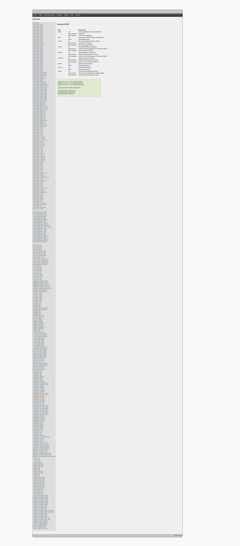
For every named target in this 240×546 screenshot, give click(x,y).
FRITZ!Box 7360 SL (39, 159)
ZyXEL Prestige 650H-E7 (40, 522)
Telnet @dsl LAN (38, 494)
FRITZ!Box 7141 (38, 134)
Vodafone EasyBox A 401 (40, 498)
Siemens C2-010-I (38, 359)
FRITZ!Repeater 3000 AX (40, 236)
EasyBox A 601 (37, 299)
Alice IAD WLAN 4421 (39, 255)
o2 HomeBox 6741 (38, 344)
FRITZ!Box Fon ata (39, 203)
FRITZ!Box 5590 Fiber (39, 75)
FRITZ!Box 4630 (38, 57)
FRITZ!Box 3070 (38, 36)
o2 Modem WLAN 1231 (40, 347)
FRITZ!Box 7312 (38, 149)
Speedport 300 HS (38, 377)
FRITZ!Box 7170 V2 (39, 137)
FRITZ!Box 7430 (38, 167)
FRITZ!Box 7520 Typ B (40, 173)
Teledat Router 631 (39, 482)
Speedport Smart (38, 438)
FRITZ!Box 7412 (38, 165)
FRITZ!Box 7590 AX (39, 191)
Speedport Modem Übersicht (71, 87)
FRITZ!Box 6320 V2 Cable (41, 86)
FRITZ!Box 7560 (38, 179)
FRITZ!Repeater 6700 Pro (41, 239)
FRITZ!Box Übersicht (68, 90)
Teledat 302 (36, 470)
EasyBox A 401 (37, 296)
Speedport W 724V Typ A (40, 411)
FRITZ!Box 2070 (38, 27)
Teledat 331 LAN (38, 473)
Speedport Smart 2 (38, 440)
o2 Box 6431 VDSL (38, 332)
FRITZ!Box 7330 (38, 152)
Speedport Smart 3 (38, 441)
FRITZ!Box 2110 (38, 29)
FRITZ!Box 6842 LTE (39, 116)
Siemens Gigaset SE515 (40, 363)
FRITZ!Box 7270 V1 (39, 143)
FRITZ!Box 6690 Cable (40, 101)
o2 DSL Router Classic (39, 333)
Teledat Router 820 (39, 486)
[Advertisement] (120, 4)
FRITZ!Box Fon (37, 201)
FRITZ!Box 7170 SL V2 (40, 140)
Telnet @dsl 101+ (38, 489)
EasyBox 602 (37, 305)
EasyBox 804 (37, 311)
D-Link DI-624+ (37, 273)
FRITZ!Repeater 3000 (39, 234)
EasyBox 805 (37, 312)
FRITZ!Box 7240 (38, 141)
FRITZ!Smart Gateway (40, 242)
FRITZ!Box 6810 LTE (39, 104)
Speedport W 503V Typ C (40, 395)
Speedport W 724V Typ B (40, 413)
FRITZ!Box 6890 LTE (39, 126)
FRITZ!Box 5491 (38, 71)
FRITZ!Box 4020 (38, 51)
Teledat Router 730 (39, 483)
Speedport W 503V (38, 392)
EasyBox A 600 (37, 297)
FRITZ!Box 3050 (38, 35)
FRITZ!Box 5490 (38, 69)
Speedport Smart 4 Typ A (40, 443)
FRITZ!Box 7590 (38, 189)
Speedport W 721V (38, 402)
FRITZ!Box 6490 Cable (40, 93)
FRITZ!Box (36, 23)
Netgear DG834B (38, 323)
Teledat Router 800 (39, 485)
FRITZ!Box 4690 (38, 59)
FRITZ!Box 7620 (38, 194)
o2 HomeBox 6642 (38, 342)
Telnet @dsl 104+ (38, 492)
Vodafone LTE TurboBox (40, 521)
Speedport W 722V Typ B (40, 407)
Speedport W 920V (38, 417)
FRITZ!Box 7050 (38, 128)
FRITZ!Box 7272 (38, 147)
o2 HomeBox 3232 (38, 338)
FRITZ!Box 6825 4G (39, 111)
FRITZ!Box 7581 (38, 183)
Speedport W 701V (38, 399)
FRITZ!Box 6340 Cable (40, 87)
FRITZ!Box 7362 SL (39, 161)
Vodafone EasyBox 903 (40, 516)
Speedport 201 (37, 372)
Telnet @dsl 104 (38, 491)
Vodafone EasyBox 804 (40, 513)
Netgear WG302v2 (38, 324)
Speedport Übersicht (68, 92)
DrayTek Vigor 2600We (40, 291)
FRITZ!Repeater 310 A (40, 213)
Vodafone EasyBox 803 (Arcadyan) (43, 510)
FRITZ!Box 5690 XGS (39, 83)
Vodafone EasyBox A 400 (40, 497)
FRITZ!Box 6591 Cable (40, 96)
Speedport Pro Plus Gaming (41, 437)
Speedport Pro (37, 434)
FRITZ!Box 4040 (38, 53)
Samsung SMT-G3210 (39, 356)
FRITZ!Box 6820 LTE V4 (40, 110)
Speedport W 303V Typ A (40, 383)
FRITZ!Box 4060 (38, 56)
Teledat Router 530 (39, 479)
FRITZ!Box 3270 (38, 42)
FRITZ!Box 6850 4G (39, 117)
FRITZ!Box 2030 (38, 24)
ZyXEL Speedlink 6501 (40, 527)
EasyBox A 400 (37, 294)
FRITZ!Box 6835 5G (39, 113)
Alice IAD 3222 (37, 246)
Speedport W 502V (38, 390)
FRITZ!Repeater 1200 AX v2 (41, 225)
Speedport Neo (37, 432)
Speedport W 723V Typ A (40, 408)
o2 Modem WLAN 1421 (40, 348)
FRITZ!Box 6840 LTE (39, 114)
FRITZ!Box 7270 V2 (39, 144)
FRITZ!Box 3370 (38, 47)
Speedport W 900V (38, 416)
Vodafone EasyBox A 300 (40, 495)
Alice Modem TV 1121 (39, 258)
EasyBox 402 (37, 303)
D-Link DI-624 (37, 272)
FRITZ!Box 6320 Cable (40, 84)
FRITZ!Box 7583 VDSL (40, 188)
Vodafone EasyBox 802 (40, 509)
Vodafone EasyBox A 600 (40, 500)
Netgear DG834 (38, 321)
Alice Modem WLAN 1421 (40, 263)
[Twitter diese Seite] (34, 536)
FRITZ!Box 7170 (38, 135)
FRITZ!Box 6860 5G (39, 123)
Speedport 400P (38, 378)
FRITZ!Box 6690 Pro (39, 102)
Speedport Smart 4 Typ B (40, 444)
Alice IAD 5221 (37, 249)
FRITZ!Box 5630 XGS (39, 78)
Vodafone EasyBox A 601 (40, 501)
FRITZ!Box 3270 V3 (39, 44)
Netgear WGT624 (38, 329)
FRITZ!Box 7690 (38, 200)
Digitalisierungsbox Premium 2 (42, 288)
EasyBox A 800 (37, 300)
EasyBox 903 (37, 314)
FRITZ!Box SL (37, 206)
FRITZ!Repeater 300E (39, 212)
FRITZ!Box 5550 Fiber (39, 74)
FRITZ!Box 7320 (38, 150)
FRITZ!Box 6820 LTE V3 (40, 108)
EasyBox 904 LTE (38, 315)
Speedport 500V (38, 380)
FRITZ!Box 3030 (38, 33)
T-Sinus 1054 (37, 462)
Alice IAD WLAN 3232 (39, 252)
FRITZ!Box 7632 (38, 197)
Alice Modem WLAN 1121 (40, 260)
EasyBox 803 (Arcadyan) (40, 308)
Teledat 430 (36, 474)
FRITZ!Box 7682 (38, 198)
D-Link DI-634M (38, 275)
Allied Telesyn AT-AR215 (40, 264)
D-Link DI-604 (37, 269)
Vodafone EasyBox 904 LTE (41, 518)
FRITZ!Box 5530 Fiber (39, 72)
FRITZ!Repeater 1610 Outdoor (42, 227)
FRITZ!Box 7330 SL (39, 153)
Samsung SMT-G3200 (39, 354)
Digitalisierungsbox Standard (41, 285)
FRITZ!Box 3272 (38, 45)
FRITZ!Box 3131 (38, 39)
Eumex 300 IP (37, 318)
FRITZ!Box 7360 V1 (39, 156)
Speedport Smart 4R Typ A (41, 446)
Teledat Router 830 (39, 488)
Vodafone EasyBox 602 (40, 507)
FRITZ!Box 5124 (38, 66)
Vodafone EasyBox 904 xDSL (42, 519)
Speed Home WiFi (38, 368)
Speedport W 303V (38, 381)
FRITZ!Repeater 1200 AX (40, 224)
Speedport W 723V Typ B (40, 410)
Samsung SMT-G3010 (39, 351)
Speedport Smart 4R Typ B (41, 447)
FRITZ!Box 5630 (38, 77)
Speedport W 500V (38, 387)
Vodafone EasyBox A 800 (40, 503)
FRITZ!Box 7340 (38, 155)
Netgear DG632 (38, 320)
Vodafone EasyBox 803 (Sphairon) (43, 512)
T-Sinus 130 (36, 459)
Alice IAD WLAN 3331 (39, 254)
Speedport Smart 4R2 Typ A (41, 449)
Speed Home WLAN (39, 369)
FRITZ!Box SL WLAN (39, 207)
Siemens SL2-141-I (39, 362)
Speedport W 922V (38, 420)
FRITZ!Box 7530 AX (39, 176)
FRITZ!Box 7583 (38, 186)
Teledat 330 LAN (38, 471)
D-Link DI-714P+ (38, 276)
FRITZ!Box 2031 (38, 26)
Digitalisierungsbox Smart (40, 282)
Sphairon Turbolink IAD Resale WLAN (44, 456)
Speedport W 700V (38, 398)
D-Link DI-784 (37, 279)
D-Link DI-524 (37, 267)
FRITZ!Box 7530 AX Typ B (41, 177)
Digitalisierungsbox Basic (40, 281)
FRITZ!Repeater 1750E (40, 230)
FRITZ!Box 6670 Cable (40, 99)
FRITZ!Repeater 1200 (39, 222)
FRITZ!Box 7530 (38, 174)
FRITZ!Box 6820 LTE (39, 105)
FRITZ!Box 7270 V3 (39, 146)
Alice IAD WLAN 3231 (39, 251)
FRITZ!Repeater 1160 (39, 221)
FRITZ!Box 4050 (38, 54)
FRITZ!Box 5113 (38, 65)
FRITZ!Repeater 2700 (39, 233)
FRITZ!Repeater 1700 (39, 228)
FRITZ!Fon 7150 (38, 209)
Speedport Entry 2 (38, 425)
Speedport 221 (37, 374)
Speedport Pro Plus (39, 435)
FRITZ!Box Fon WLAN (39, 204)
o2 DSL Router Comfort (40, 335)
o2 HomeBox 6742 (38, 345)
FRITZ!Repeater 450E (39, 216)
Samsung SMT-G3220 (39, 357)
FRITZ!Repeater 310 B (40, 215)
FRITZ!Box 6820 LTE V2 (40, 107)
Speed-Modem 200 (39, 366)
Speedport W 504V (38, 396)
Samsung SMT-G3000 (39, 350)
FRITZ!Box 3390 (38, 48)
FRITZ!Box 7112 (38, 129)
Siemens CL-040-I (38, 360)
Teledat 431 (36, 476)
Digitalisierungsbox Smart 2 (41, 284)
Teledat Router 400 (39, 477)
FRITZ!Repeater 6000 (39, 237)
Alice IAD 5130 (37, 248)
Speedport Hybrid (38, 428)
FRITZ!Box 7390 (38, 164)
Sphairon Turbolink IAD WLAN (42, 453)
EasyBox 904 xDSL (39, 317)
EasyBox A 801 (37, 302)
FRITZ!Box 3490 (38, 50)
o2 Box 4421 (37, 330)
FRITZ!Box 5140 (38, 68)
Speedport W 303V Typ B (40, 384)
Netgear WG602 (38, 326)
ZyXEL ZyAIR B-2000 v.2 (40, 528)
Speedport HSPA (38, 426)
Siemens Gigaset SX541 (40, 365)
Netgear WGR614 (38, 327)
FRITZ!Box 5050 (38, 63)
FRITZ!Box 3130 (38, 38)
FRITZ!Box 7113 (38, 131)
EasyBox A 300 (37, 293)
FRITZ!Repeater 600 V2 (40, 219)
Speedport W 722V (38, 404)
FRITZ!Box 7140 (38, 132)
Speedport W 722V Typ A (40, 405)
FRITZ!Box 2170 (38, 30)
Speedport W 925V (38, 422)
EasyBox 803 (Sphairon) (40, 309)
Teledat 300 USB (38, 465)
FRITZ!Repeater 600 (39, 218)
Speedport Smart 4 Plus (40, 450)
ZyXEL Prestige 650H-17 (40, 524)
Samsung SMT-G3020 (39, 353)
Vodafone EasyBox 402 (40, 506)
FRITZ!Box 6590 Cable (40, 95)
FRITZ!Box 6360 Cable (40, 89)
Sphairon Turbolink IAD (40, 452)
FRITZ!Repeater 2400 (39, 231)
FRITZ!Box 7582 (38, 185)
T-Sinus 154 (36, 461)
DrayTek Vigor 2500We (40, 290)
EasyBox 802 (37, 306)
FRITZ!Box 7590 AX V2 (40, 192)
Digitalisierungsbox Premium (41, 287)
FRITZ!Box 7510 (38, 170)
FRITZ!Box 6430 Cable (40, 90)
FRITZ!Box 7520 (38, 171)
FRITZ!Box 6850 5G (39, 119)
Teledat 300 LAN (38, 467)
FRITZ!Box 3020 (38, 32)
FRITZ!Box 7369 (38, 162)
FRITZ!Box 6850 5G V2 (40, 120)
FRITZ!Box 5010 (38, 60)
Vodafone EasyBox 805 (40, 515)
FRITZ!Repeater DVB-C (40, 240)
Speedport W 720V (38, 401)
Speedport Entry (38, 423)
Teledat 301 (36, 468)
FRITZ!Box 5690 (38, 80)
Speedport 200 (37, 371)
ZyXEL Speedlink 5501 (40, 525)
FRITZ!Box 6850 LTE (39, 122)
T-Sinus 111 (36, 458)
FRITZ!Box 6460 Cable (40, 92)
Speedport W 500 (38, 386)
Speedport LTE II (38, 431)
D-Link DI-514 (37, 266)
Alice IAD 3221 (37, 245)
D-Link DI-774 (37, 278)
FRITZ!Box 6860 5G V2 (40, 125)
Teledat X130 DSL (38, 464)
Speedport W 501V (38, 389)
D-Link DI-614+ (37, 270)
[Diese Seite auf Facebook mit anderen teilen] (39, 536)
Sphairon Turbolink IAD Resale (42, 455)
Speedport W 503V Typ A (40, 393)
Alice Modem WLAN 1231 (40, 261)
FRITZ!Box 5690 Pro (39, 81)
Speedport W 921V (38, 419)
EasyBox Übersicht (68, 93)
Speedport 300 (37, 375)
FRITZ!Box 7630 (38, 195)
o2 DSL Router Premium (40, 336)
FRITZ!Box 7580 (38, 182)
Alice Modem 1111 (38, 257)
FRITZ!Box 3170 (38, 41)
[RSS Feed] (45, 536)
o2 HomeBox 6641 (38, 341)
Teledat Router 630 (39, 480)
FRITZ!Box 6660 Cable (40, 98)
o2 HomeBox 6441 (38, 339)
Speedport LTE (37, 429)
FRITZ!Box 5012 (38, 62)
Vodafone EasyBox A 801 (40, 504)
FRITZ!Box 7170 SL (39, 138)
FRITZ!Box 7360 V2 (39, 158)
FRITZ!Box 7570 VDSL (40, 180)
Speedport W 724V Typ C (40, 414)
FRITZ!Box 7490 (38, 168)
